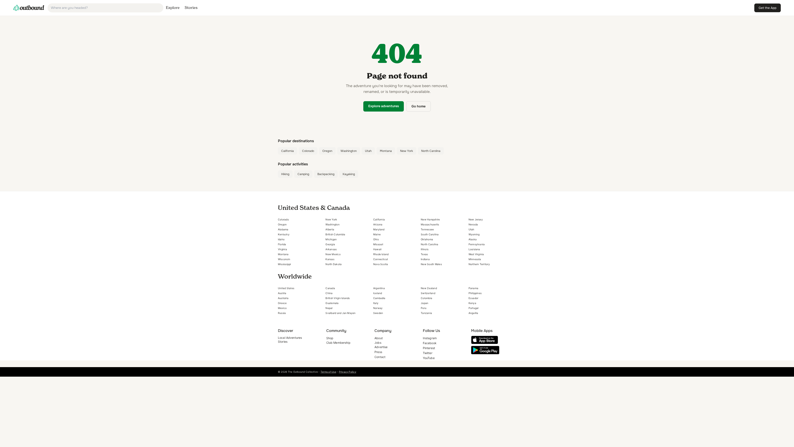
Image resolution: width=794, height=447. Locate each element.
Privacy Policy (347, 371)
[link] (28, 8)
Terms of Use (328, 371)
